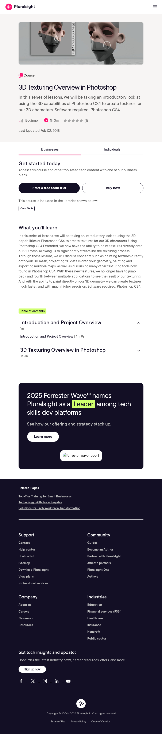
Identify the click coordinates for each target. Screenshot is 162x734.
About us (25, 604)
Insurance (94, 625)
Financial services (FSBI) (104, 611)
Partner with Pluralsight (104, 556)
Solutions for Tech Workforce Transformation (49, 508)
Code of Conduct (101, 721)
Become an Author (100, 549)
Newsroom (26, 618)
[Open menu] (155, 6)
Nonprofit (93, 631)
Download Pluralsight (34, 569)
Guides (92, 542)
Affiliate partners (99, 563)
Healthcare (95, 618)
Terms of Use (58, 721)
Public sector (96, 638)
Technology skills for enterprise (40, 502)
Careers (24, 611)
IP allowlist (26, 556)
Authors (92, 576)
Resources (26, 625)
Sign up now (32, 669)
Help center (27, 549)
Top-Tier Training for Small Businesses (45, 496)
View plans (26, 576)
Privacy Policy (78, 721)
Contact (24, 542)
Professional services (33, 583)
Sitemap (24, 563)
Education (94, 604)
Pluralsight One (98, 569)
